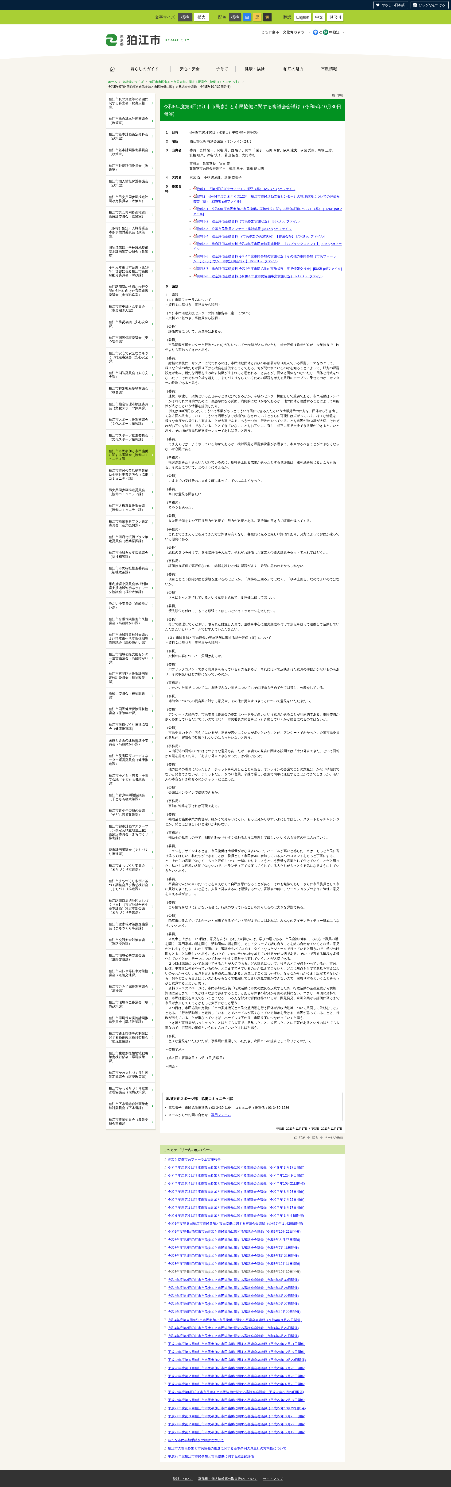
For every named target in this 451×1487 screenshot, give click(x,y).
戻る (315, 1137)
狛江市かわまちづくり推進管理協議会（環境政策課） (128, 1090)
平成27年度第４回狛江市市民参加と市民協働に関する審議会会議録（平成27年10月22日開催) (237, 1408)
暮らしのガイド (145, 69)
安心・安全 (190, 69)
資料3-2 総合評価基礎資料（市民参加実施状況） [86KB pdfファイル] (248, 221)
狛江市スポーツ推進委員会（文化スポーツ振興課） (128, 437)
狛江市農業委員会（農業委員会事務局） (128, 1121)
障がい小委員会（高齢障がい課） (128, 605)
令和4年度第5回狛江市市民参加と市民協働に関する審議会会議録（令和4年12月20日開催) (234, 1312)
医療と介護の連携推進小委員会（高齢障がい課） (128, 742)
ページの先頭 (333, 1137)
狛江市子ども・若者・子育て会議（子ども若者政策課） (128, 779)
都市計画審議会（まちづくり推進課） (128, 852)
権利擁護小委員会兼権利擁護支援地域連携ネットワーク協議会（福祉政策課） (128, 588)
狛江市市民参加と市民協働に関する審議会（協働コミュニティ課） (195, 82)
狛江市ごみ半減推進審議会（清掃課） (128, 988)
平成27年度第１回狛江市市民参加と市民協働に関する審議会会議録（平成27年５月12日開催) (236, 1432)
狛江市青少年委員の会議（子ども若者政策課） (127, 812)
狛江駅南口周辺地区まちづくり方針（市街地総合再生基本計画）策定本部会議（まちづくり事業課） (128, 906)
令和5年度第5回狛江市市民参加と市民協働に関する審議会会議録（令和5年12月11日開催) (234, 1263)
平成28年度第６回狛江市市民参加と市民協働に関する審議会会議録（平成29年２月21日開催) (236, 1344)
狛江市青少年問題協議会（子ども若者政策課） (127, 797)
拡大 (202, 17)
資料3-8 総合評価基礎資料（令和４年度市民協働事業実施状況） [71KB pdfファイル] (260, 276)
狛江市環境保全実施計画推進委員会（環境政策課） (128, 1020)
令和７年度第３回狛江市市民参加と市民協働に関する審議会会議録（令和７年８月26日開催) (236, 1191)
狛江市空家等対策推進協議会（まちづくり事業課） (128, 926)
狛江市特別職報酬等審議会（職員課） (128, 390)
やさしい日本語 (393, 5)
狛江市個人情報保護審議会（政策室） (128, 183)
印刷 (339, 95)
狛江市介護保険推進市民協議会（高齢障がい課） (128, 621)
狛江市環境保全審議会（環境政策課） (128, 1004)
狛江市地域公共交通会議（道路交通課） (127, 957)
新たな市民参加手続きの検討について (196, 1440)
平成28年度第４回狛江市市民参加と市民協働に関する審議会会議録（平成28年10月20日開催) (237, 1360)
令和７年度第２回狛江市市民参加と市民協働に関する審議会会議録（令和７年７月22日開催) (236, 1199)
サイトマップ (273, 1479)
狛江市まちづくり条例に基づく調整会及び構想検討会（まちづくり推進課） (128, 885)
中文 (319, 17)
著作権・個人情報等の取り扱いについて (227, 1479)
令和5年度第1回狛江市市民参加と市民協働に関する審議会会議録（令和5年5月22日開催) (233, 1296)
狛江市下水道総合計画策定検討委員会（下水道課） (128, 1106)
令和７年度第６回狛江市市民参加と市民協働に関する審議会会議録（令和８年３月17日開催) (236, 1167)
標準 (185, 17)
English (302, 17)
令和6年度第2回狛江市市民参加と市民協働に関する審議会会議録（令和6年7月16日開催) (233, 1248)
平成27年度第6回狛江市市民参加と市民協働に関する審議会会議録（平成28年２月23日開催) (236, 1392)
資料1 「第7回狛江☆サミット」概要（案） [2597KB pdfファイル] (246, 189)
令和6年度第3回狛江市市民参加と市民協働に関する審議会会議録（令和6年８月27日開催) (234, 1240)
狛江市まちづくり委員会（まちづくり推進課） (127, 867)
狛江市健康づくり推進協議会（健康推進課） (128, 726)
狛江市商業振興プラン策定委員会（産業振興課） (128, 523)
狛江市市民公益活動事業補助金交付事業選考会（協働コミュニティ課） (128, 474)
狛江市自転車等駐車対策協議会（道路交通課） (128, 973)
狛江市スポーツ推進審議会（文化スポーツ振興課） (128, 421)
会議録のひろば (133, 82)
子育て (222, 69)
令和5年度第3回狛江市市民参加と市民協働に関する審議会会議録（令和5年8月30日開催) (233, 1280)
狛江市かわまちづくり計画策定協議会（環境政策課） (128, 1074)
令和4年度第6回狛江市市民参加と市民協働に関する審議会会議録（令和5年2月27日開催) (233, 1304)
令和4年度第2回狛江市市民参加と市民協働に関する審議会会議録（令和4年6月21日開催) (233, 1336)
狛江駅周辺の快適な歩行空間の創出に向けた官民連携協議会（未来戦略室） (128, 291)
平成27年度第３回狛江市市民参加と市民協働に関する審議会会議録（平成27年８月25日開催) (236, 1416)
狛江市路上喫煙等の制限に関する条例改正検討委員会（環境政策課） (128, 1037)
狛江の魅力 (293, 69)
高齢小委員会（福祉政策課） (127, 695)
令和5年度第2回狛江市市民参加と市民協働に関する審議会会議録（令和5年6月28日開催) (233, 1288)
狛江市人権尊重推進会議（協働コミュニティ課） (127, 508)
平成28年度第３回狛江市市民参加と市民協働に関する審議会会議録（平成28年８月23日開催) (236, 1368)
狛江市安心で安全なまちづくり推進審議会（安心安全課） (128, 357)
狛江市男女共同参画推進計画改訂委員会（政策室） (128, 214)
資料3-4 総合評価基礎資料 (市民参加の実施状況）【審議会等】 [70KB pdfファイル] (261, 236)
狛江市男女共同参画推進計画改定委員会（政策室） (128, 199)
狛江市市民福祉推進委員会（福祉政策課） (128, 570)
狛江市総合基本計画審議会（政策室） (128, 121)
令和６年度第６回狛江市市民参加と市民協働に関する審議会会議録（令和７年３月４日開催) (236, 1215)
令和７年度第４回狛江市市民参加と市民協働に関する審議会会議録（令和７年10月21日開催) (236, 1183)
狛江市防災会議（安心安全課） (128, 324)
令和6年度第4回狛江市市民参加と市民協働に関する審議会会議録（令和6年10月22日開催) (234, 1231)
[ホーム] (133, 40)
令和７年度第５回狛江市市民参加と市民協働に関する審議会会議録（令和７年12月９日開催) (236, 1175)
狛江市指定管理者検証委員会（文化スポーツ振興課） (128, 406)
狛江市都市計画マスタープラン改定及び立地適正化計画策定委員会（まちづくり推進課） (128, 832)
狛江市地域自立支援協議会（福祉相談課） (128, 554)
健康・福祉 (255, 69)
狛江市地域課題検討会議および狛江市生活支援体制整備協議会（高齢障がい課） (128, 639)
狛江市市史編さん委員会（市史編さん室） (127, 308)
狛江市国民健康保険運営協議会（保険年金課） (128, 711)
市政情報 (329, 69)
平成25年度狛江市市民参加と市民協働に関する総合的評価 (211, 1456)
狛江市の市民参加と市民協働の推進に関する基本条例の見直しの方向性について (227, 1448)
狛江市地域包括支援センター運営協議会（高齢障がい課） (128, 658)
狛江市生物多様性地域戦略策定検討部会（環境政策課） (128, 1057)
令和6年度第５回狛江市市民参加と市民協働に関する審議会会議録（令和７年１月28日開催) (235, 1223)
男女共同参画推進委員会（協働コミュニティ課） (127, 492)
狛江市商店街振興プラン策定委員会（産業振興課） (128, 539)
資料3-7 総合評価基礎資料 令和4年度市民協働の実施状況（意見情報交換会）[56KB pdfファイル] (269, 269)
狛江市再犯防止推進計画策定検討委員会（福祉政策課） (128, 678)
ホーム (112, 69)
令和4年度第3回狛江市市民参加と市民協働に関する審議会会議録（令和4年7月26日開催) (233, 1328)
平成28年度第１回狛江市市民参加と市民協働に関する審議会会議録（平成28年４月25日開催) (236, 1384)
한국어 (335, 17)
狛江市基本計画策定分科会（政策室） (128, 136)
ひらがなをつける (432, 5)
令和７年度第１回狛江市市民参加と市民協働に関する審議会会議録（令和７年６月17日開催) (236, 1207)
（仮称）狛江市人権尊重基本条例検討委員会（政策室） (128, 232)
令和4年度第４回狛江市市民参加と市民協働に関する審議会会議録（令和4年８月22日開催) (235, 1320)
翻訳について (183, 1479)
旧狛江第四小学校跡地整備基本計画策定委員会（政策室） (128, 251)
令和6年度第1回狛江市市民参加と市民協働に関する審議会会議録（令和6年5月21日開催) (233, 1256)
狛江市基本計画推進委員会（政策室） (128, 152)
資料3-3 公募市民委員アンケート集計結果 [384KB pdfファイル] (244, 229)
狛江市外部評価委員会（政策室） (128, 168)
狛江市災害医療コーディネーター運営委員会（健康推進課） (128, 760)
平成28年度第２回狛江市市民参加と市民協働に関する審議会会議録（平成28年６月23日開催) (236, 1376)
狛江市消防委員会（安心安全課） (128, 375)
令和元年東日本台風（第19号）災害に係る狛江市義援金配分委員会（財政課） (129, 271)
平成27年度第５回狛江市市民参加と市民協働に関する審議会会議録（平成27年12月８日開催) (236, 1400)
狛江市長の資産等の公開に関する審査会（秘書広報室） (128, 103)
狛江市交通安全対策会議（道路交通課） (127, 942)
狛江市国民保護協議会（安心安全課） (128, 340)
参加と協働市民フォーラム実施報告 (194, 1159)
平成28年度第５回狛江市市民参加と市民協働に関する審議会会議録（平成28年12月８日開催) (236, 1352)
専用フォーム (221, 1115)
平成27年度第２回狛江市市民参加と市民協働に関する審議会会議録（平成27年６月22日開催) (236, 1424)
